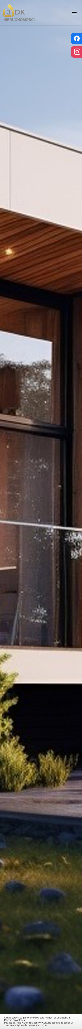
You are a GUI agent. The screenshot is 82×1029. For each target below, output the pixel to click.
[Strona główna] (18, 12)
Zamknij (41, 1020)
